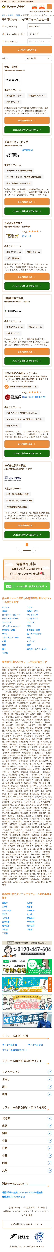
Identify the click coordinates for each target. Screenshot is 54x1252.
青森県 (10, 15)
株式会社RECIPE (13, 223)
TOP (3, 15)
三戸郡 (5, 933)
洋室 (4, 645)
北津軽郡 (30, 925)
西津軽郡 (5, 922)
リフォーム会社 (35, 1044)
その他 (5, 652)
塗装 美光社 (11, 67)
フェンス (30, 622)
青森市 (5, 903)
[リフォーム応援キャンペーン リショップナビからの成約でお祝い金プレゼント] (27, 984)
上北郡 (5, 929)
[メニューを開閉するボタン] (49, 6)
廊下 (4, 649)
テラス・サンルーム (10, 618)
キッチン (5, 607)
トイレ (30, 607)
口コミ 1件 (26, 236)
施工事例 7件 (40, 397)
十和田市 (30, 910)
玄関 (4, 641)
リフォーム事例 (9, 1044)
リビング (30, 641)
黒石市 (30, 906)
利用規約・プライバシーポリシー (17, 1211)
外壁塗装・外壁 (33, 630)
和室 (29, 645)
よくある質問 (28, 1208)
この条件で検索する (27, 49)
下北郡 (30, 929)
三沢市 (5, 914)
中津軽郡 (30, 922)
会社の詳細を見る (27, 120)
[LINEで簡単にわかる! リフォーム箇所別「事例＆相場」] (27, 967)
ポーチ (5, 633)
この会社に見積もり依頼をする (27, 129)
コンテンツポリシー (42, 1211)
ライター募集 (27, 1215)
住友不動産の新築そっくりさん (20, 373)
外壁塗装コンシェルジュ (13, 1196)
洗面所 (5, 611)
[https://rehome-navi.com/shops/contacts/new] (27, 1020)
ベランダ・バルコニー (11, 626)
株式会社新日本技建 (15, 465)
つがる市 (5, 918)
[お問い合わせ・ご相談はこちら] (27, 949)
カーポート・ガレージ (11, 614)
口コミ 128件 (27, 397)
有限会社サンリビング (16, 141)
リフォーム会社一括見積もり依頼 (27, 586)
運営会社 (41, 1208)
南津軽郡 (5, 925)
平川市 (18, 15)
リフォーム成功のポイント (14, 1049)
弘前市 (30, 903)
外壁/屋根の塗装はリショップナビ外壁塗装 (22, 1192)
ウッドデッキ (32, 614)
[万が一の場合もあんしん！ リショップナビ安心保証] (27, 1002)
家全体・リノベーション (37, 649)
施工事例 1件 (27, 150)
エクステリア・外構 (10, 637)
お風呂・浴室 (32, 611)
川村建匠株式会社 (13, 298)
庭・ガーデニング (34, 633)
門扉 (29, 626)
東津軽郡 (30, 918)
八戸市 (5, 906)
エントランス (32, 618)
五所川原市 (6, 910)
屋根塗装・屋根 (8, 630)
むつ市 (30, 914)
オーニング (6, 622)
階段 (29, 637)
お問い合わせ (14, 1208)
